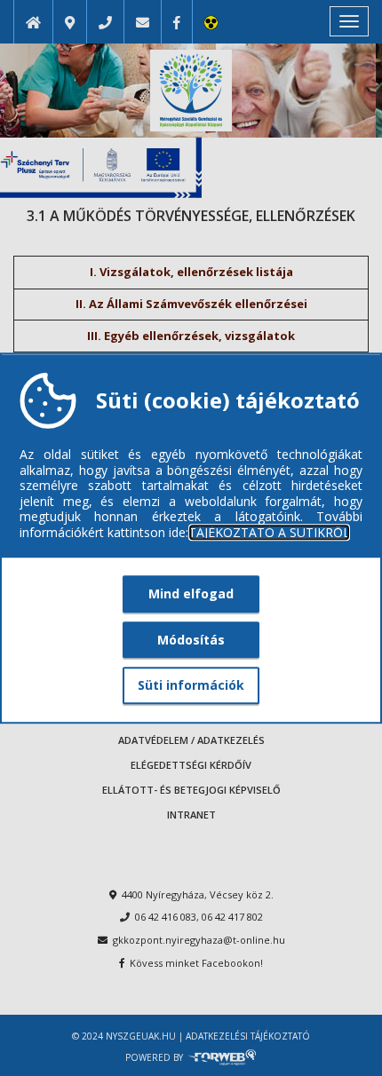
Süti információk (191, 684)
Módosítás (191, 639)
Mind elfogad (191, 593)
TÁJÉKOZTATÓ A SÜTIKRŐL (269, 533)
